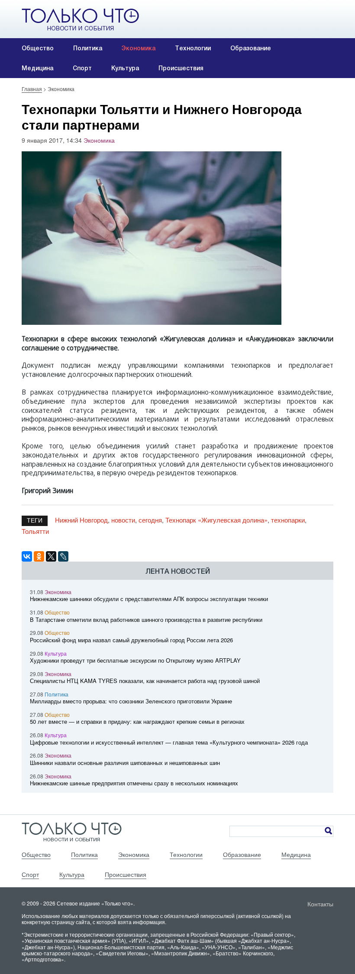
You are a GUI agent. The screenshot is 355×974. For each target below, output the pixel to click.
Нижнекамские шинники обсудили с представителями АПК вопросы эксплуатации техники (149, 599)
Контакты (320, 903)
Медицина (37, 68)
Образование (250, 48)
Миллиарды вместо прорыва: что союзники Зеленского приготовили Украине (131, 701)
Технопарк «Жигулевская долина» (216, 519)
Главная (32, 88)
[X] (51, 556)
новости (123, 519)
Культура (125, 68)
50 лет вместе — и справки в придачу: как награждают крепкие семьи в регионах (137, 721)
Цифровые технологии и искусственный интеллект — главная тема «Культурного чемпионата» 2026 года (169, 742)
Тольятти (35, 531)
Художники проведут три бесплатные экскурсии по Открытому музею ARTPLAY (135, 660)
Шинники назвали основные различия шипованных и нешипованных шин (125, 762)
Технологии (193, 48)
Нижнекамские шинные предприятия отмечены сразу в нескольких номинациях (134, 783)
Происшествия (180, 68)
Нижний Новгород (81, 519)
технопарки (288, 519)
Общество (38, 48)
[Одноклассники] (39, 556)
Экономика (138, 48)
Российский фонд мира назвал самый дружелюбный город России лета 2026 (131, 640)
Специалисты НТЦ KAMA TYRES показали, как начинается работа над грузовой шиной (145, 681)
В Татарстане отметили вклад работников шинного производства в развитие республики (146, 619)
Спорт (82, 68)
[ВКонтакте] (27, 556)
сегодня (150, 519)
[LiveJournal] (63, 556)
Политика (87, 48)
